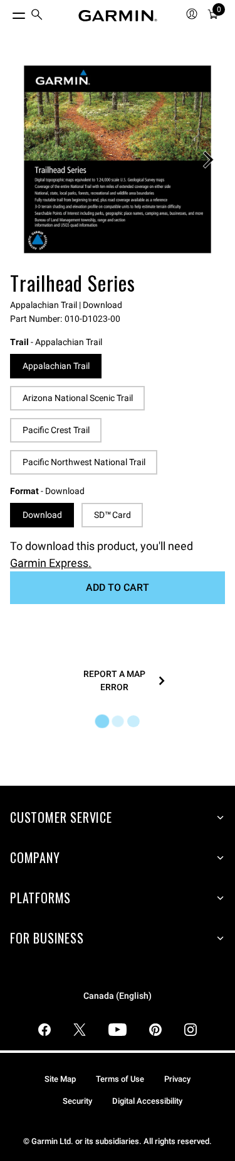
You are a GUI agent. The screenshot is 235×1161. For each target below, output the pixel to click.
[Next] (208, 160)
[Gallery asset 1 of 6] (117, 159)
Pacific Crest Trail (56, 430)
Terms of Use (120, 1079)
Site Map (60, 1079)
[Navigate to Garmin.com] (118, 15)
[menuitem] (37, 16)
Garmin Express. (50, 562)
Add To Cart (117, 587)
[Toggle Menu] (7, 12)
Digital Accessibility (147, 1101)
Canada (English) (117, 996)
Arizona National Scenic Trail (78, 398)
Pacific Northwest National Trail (84, 462)
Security (77, 1101)
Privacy (177, 1079)
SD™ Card (112, 515)
